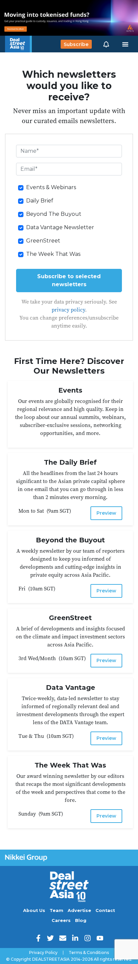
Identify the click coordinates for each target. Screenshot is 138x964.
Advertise (79, 910)
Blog (80, 920)
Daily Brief (39, 200)
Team (56, 910)
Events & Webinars (51, 187)
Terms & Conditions (89, 953)
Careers (61, 920)
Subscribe (76, 44)
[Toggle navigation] (125, 44)
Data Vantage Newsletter (60, 227)
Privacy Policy (43, 953)
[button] (106, 44)
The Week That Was (53, 254)
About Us (34, 910)
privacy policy (68, 309)
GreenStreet (43, 240)
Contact (105, 910)
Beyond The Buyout (53, 214)
